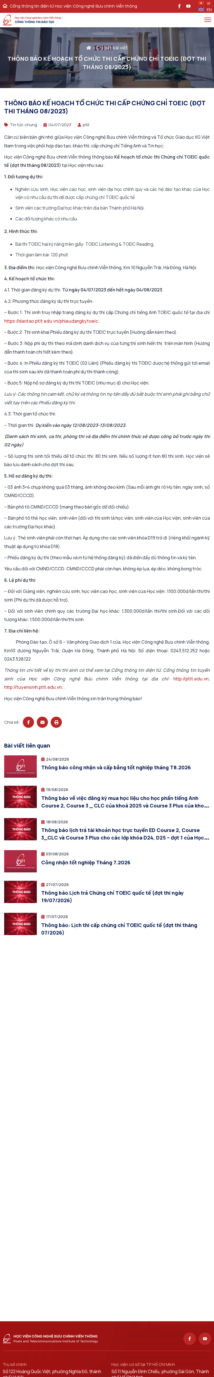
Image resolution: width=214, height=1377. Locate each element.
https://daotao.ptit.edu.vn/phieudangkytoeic (51, 321)
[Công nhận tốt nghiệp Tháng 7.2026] (20, 871)
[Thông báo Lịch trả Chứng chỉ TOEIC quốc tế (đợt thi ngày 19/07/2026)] (20, 901)
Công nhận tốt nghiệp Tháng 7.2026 (85, 862)
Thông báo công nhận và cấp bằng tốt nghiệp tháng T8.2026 (116, 767)
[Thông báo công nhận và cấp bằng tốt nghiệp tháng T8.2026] (20, 776)
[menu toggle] (207, 19)
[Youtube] (205, 1338)
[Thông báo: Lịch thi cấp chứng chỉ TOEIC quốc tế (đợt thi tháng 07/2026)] (20, 933)
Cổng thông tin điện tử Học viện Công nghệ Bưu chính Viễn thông (73, 6)
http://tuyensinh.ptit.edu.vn (33, 687)
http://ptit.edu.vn (190, 679)
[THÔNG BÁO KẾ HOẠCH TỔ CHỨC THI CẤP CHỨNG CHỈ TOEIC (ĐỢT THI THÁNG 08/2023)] (28, 722)
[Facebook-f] (189, 1338)
